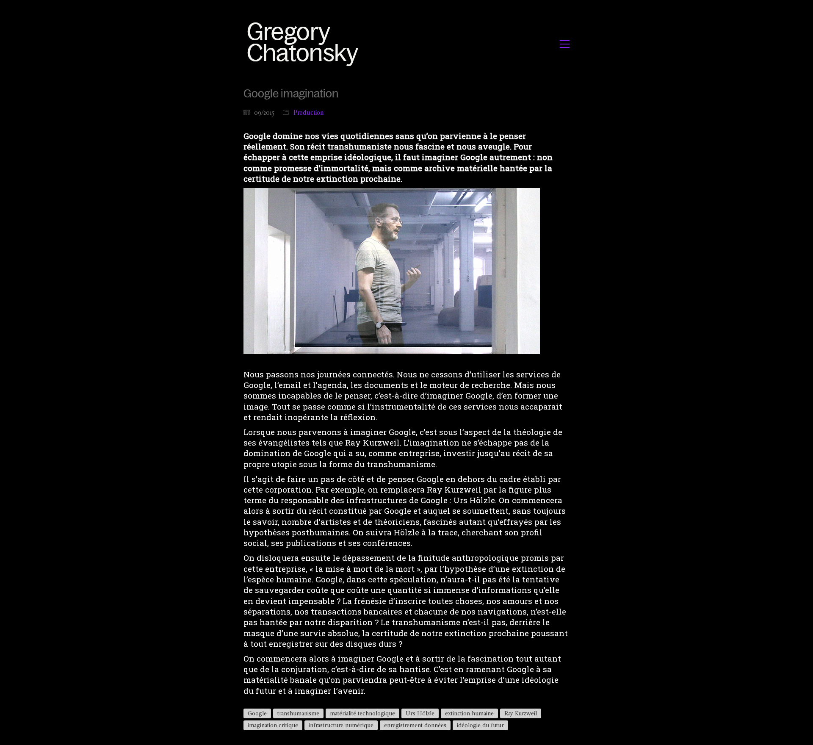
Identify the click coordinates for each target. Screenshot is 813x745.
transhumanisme (298, 713)
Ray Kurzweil (520, 713)
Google (257, 713)
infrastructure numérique (341, 725)
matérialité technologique (362, 713)
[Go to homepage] (305, 43)
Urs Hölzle (420, 713)
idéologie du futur (480, 725)
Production (308, 112)
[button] (565, 44)
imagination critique (273, 725)
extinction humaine (469, 713)
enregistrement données (415, 725)
